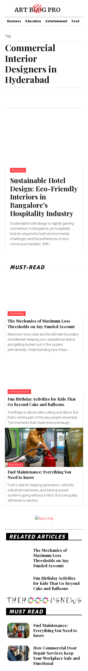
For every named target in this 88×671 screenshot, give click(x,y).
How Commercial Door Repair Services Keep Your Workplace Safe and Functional (56, 655)
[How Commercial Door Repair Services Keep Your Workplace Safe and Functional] (18, 653)
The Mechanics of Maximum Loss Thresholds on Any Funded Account (51, 558)
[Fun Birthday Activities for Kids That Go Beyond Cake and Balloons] (44, 374)
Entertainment (19, 391)
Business (18, 170)
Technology (16, 313)
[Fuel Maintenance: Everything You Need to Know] (44, 447)
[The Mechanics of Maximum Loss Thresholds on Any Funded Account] (44, 296)
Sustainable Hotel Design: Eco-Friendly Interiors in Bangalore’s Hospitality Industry (44, 197)
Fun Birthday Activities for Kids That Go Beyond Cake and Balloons (42, 401)
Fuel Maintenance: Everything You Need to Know (55, 630)
